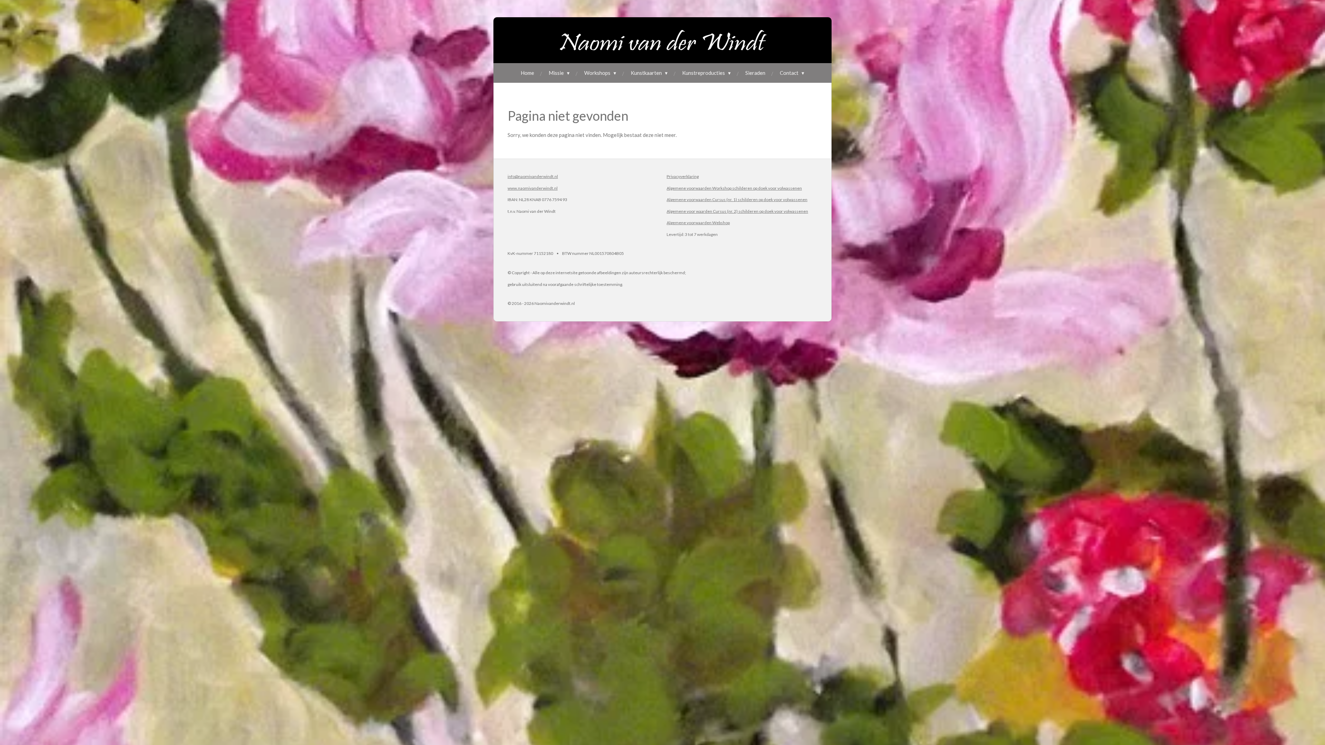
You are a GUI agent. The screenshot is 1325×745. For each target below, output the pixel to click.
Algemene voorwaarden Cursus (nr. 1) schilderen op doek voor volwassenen (737, 199)
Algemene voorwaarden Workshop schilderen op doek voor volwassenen (734, 188)
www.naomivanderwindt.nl (533, 188)
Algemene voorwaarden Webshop (698, 222)
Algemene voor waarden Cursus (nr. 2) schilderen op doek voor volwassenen (737, 211)
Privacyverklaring (683, 176)
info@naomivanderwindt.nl (533, 176)
